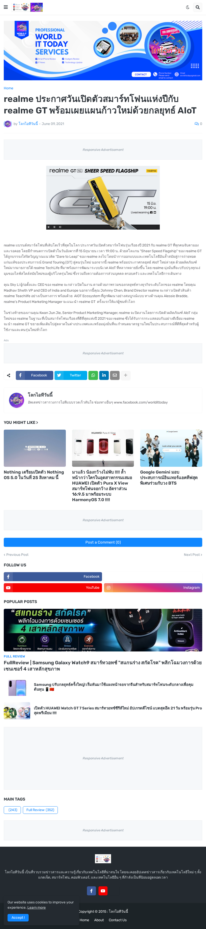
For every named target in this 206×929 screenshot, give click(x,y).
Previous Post (17, 555)
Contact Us (118, 920)
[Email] (115, 375)
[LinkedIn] (104, 375)
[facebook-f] (91, 890)
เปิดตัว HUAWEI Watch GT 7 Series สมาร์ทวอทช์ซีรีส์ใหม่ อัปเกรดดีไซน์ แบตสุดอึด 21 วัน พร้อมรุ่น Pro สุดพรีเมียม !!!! (118, 710)
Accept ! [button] (18, 917)
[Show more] (125, 375)
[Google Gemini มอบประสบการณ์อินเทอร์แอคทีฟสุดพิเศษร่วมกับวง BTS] (171, 448)
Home (8, 88)
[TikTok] (114, 890)
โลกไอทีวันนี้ (40, 395)
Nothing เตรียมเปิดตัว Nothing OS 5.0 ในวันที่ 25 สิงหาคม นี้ (34, 475)
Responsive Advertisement (103, 150)
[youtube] (103, 890)
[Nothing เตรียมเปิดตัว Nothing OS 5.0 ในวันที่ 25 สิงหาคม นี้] (35, 448)
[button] (6, 7)
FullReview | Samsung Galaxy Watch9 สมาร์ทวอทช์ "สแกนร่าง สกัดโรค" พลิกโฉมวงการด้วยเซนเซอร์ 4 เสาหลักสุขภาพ (103, 666)
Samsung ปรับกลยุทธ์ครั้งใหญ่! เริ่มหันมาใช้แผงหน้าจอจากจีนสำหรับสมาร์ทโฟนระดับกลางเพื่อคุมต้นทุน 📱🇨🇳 (113, 687)
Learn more (36, 907)
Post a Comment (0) (103, 542)
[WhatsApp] (93, 375)
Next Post (192, 555)
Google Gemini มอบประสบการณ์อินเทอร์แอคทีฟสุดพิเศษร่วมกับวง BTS (169, 478)
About (99, 920)
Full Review (40, 810)
